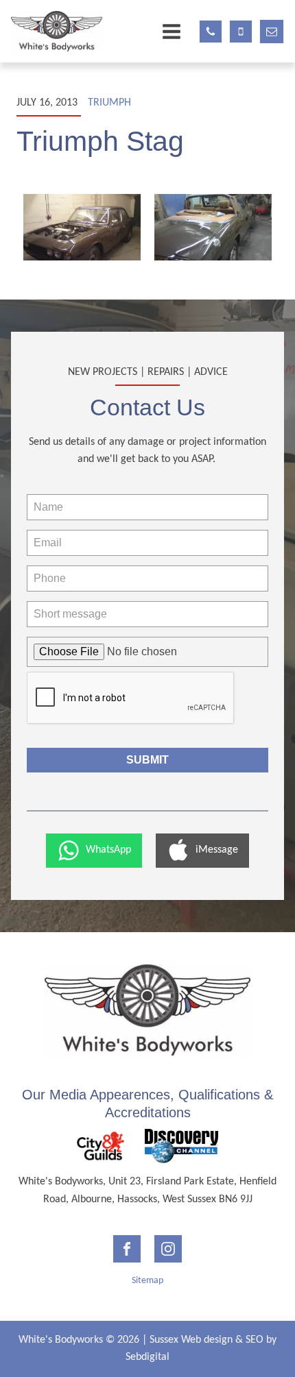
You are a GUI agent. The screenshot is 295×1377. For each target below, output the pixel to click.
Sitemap (147, 1281)
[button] (94, 850)
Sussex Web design (191, 1340)
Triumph (109, 102)
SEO (254, 1340)
